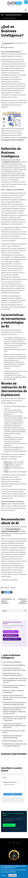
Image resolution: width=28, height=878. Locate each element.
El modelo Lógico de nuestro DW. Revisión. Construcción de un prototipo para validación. (15, 697)
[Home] (14, 3)
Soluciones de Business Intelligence (22, 601)
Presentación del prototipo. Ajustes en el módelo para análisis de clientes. (14, 703)
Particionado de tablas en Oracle (13, 741)
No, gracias (12, 875)
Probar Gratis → (8, 825)
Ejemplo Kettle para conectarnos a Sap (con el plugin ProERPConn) (14, 745)
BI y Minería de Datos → (10, 635)
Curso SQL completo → (10, 631)
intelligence (6, 587)
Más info (13, 872)
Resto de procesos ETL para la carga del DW (14, 731)
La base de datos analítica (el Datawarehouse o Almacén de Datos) (14, 669)
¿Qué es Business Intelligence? (12, 662)
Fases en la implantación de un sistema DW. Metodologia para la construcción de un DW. (15, 680)
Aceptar (3, 875)
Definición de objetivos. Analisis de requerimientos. (13, 691)
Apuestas (12, 587)
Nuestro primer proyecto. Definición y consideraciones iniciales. (14, 686)
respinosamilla (8, 43)
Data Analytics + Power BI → (11, 639)
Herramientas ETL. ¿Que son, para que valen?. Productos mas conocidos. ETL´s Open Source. (14, 718)
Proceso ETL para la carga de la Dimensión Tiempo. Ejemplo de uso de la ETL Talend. (14, 725)
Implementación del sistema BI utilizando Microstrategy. (12, 737)
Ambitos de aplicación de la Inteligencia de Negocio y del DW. (13, 674)
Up (14, 599)
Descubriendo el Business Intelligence (6, 601)
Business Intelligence (9, 47)
